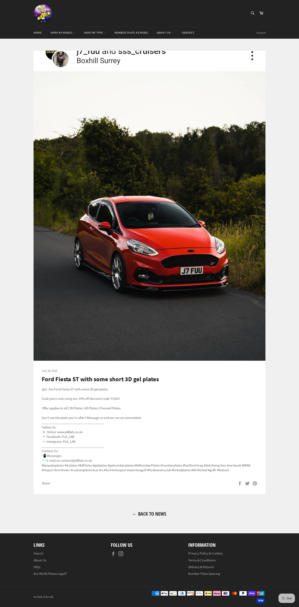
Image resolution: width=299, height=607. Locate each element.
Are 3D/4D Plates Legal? (50, 573)
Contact (188, 32)
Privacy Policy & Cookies (205, 553)
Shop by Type (94, 32)
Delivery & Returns (201, 567)
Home (38, 32)
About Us (164, 32)
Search (39, 553)
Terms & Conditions (202, 560)
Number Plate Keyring (131, 32)
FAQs (37, 567)
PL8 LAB (48, 597)
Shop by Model (61, 32)
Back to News (151, 513)
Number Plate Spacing (204, 573)
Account (260, 32)
